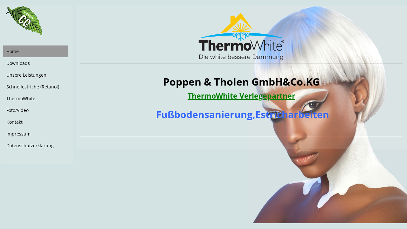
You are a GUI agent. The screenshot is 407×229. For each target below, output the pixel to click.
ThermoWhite (20, 98)
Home (12, 51)
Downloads (18, 63)
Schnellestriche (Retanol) (32, 87)
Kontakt (14, 122)
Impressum (18, 134)
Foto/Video (17, 110)
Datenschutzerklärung (30, 145)
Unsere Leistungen (26, 75)
